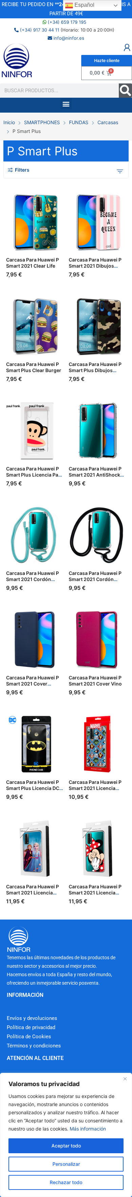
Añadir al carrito (62, 272)
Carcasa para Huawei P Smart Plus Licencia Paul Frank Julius (34, 475)
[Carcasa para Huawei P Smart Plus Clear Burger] (35, 326)
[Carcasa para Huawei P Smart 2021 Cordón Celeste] (35, 535)
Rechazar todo (66, 1182)
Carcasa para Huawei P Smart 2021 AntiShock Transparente (95, 475)
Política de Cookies (29, 1037)
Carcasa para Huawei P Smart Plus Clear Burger (33, 367)
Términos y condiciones (34, 1046)
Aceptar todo (66, 1145)
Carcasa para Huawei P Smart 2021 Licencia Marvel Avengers (95, 788)
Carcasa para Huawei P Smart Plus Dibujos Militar (95, 370)
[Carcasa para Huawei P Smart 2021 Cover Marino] (35, 640)
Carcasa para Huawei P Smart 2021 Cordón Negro (95, 579)
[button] (66, 103)
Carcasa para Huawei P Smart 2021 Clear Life (32, 263)
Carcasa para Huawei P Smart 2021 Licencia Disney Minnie (95, 893)
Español (83, 5)
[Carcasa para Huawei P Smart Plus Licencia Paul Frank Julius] (35, 431)
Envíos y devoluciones (32, 1018)
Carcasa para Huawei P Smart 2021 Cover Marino (32, 684)
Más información (88, 1129)
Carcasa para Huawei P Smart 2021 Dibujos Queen (95, 266)
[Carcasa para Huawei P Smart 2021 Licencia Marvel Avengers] (97, 744)
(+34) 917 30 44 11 (39, 30)
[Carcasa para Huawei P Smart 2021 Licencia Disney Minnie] (97, 848)
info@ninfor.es (68, 38)
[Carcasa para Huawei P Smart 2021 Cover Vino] (97, 640)
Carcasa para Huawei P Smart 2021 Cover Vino (95, 681)
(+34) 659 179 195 (66, 22)
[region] (66, 1135)
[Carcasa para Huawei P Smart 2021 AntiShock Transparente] (97, 431)
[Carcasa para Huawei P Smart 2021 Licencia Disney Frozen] (35, 848)
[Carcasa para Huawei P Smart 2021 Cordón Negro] (97, 535)
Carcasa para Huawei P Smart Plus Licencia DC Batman (32, 788)
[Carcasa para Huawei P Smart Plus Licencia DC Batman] (35, 744)
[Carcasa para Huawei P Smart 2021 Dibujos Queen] (97, 222)
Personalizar (66, 1164)
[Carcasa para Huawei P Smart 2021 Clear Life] (35, 222)
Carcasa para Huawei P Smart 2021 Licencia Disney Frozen (32, 893)
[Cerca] (125, 1079)
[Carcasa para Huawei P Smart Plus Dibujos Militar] (97, 326)
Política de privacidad (31, 1027)
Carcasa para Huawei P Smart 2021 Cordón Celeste (32, 579)
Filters (22, 170)
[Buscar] (125, 90)
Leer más (124, 794)
